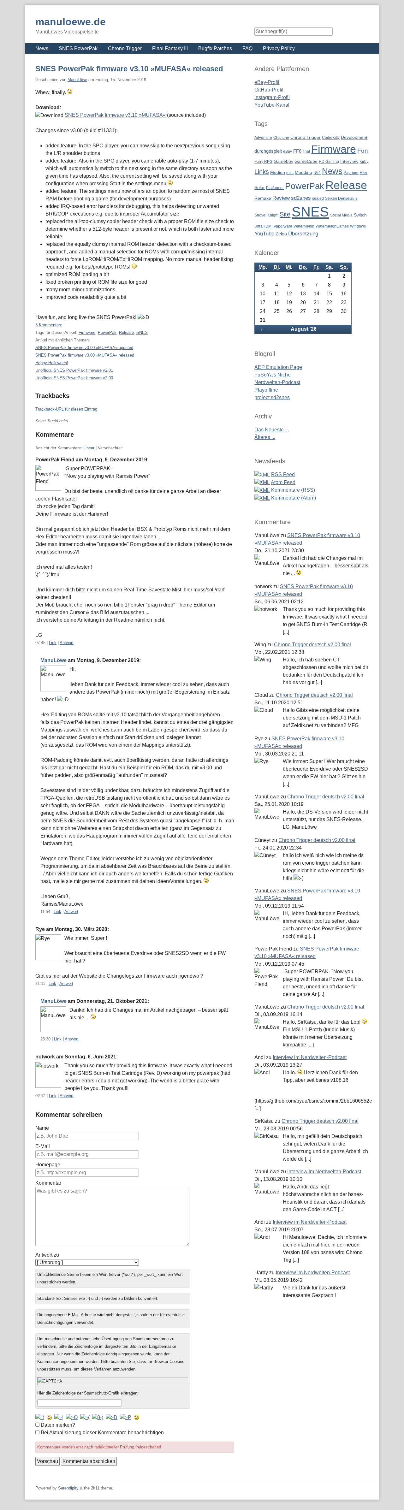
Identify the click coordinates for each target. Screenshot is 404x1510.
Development (354, 137)
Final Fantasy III (170, 48)
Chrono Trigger (125, 48)
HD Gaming (329, 161)
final (306, 151)
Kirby (363, 161)
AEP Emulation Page (278, 367)
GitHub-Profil (268, 89)
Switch (360, 215)
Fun (362, 150)
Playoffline (266, 390)
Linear (88, 448)
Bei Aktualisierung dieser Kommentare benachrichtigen (102, 1432)
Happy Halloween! (51, 362)
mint (290, 172)
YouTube (264, 234)
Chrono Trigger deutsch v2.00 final (312, 644)
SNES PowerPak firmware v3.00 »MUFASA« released (84, 355)
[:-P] (125, 1417)
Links (261, 171)
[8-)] (97, 1417)
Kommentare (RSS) (293, 490)
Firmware (87, 332)
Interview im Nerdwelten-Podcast (310, 1057)
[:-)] (49, 1417)
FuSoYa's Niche (272, 374)
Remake (262, 198)
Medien (277, 172)
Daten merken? (58, 1425)
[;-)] (136, 1417)
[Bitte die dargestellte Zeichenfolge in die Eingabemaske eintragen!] (112, 1381)
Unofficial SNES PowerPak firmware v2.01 (74, 370)
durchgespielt (268, 151)
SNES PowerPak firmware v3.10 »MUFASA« (115, 115)
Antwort (67, 642)
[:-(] (85, 1417)
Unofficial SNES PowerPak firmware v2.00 (74, 378)
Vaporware (283, 226)
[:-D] (111, 1417)
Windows (358, 226)
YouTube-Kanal (271, 105)
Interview (349, 161)
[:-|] (58, 1417)
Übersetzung (303, 234)
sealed (318, 198)
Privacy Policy (279, 48)
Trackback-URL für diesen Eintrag (66, 409)
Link (52, 642)
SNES (142, 332)
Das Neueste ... (271, 429)
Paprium (351, 172)
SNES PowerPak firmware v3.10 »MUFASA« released (129, 68)
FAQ (247, 48)
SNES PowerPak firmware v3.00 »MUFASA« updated (84, 347)
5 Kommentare (48, 325)
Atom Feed (283, 482)
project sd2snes (272, 397)
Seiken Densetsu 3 (341, 198)
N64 (317, 172)
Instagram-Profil (272, 97)
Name (42, 1128)
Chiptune (281, 137)
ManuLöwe (77, 79)
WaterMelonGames (332, 226)
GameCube (306, 161)
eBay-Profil (266, 82)
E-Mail (42, 1146)
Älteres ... (264, 437)
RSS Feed (283, 474)
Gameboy (283, 161)
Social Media (341, 215)
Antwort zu (47, 1255)
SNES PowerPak (78, 48)
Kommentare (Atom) (293, 497)
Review (281, 198)
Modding (303, 172)
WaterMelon (304, 226)
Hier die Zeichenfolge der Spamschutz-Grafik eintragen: (88, 1393)
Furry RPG (263, 161)
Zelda (281, 233)
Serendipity (68, 1488)
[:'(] (39, 1417)
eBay (287, 151)
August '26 (304, 329)
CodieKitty (331, 137)
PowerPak (107, 332)
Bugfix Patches (215, 48)
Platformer (275, 188)
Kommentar (48, 1183)
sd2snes (301, 198)
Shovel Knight (266, 215)
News (41, 48)
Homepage (47, 1164)
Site (285, 214)
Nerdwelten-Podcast (277, 382)
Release (126, 332)
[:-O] (72, 1417)
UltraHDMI (263, 226)
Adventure (263, 137)
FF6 (297, 151)
